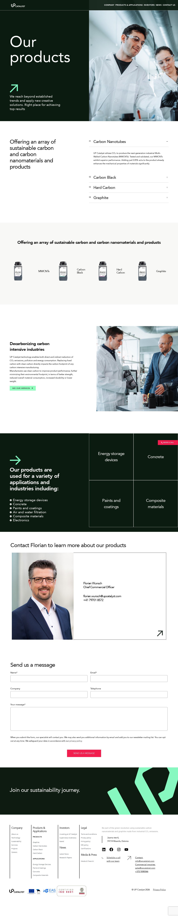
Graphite (161, 271)
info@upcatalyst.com (144, 861)
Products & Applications (129, 5)
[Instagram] (119, 849)
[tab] (128, 142)
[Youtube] (126, 849)
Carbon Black (81, 271)
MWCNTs (43, 271)
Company (109, 5)
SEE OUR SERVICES (21, 388)
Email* (93, 672)
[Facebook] (111, 849)
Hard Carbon (121, 271)
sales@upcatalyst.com (145, 868)
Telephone (95, 688)
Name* (13, 672)
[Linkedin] (103, 849)
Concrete (156, 457)
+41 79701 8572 (93, 600)
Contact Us (169, 5)
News (159, 5)
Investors (149, 5)
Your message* (17, 704)
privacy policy (75, 741)
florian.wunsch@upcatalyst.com (102, 596)
